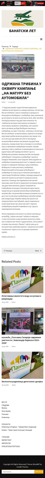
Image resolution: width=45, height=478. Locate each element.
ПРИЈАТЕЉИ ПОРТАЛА (11, 446)
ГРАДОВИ (5, 405)
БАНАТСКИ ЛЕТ (22, 30)
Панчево (5, 414)
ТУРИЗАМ (5, 437)
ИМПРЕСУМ (6, 443)
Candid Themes (22, 467)
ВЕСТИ (4, 402)
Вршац (4, 408)
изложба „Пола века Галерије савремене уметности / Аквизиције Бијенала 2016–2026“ (21, 340)
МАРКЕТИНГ (6, 440)
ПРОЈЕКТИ (6, 424)
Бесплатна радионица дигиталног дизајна (22, 381)
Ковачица (5, 417)
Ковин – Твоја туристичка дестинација (17, 430)
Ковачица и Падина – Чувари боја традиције (19, 427)
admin (3, 102)
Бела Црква (6, 411)
